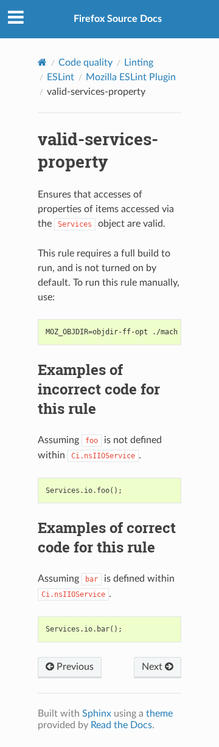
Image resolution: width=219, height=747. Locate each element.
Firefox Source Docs (118, 19)
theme (159, 713)
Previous (74, 667)
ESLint (60, 77)
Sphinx (96, 713)
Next (153, 667)
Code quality (85, 62)
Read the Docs (121, 725)
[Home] (42, 62)
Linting (138, 62)
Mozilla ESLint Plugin (131, 77)
